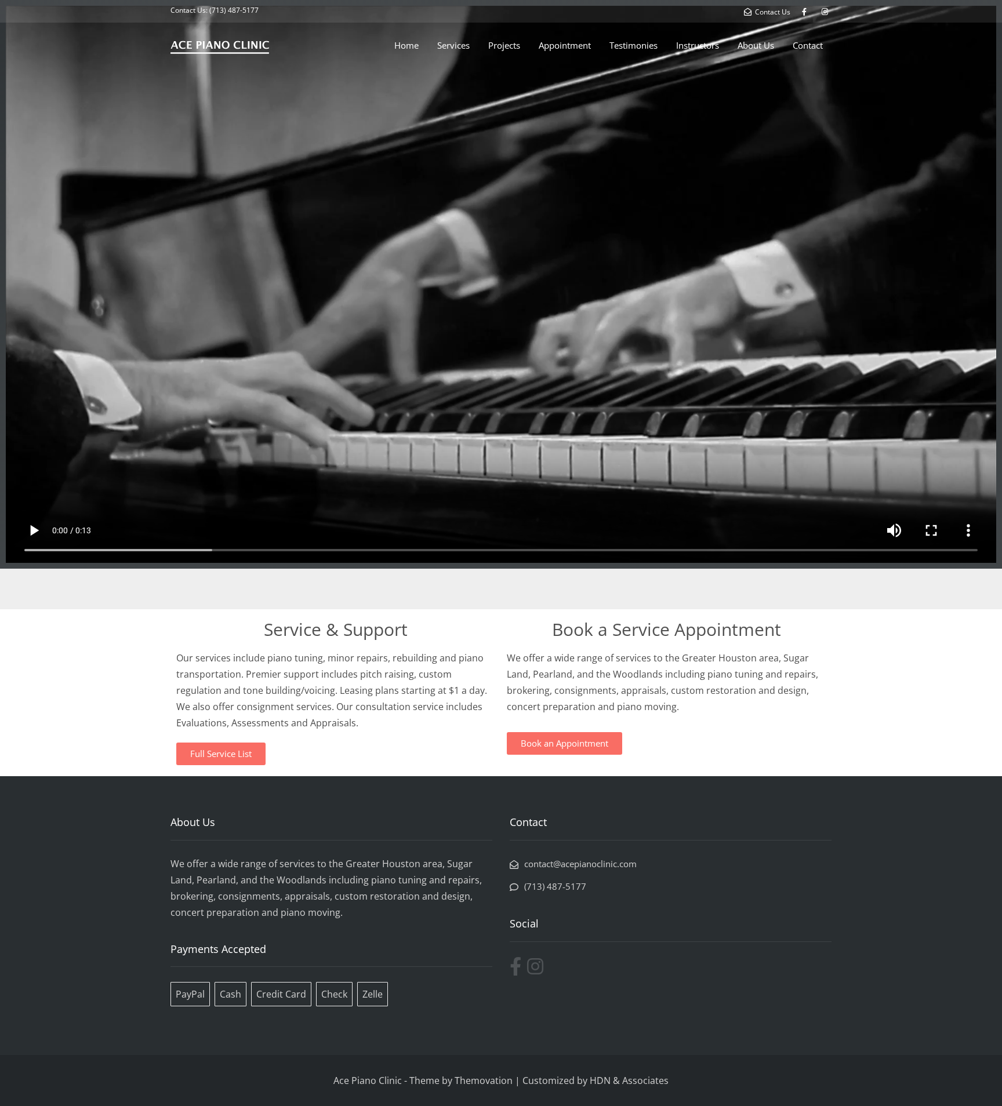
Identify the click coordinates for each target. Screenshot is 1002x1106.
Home (406, 45)
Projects (504, 45)
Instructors (697, 45)
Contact (808, 45)
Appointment (565, 45)
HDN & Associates (629, 1080)
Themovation (484, 1080)
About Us (756, 45)
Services (453, 45)
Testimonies (633, 45)
